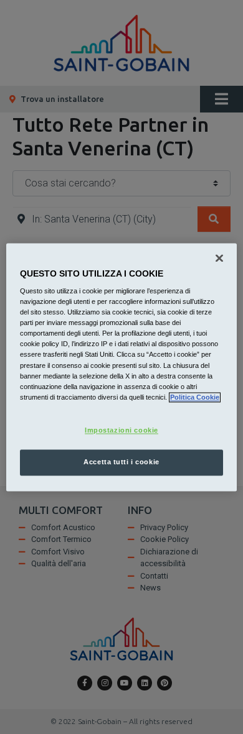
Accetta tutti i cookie (121, 462)
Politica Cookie (194, 397)
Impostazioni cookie (121, 430)
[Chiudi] (219, 258)
